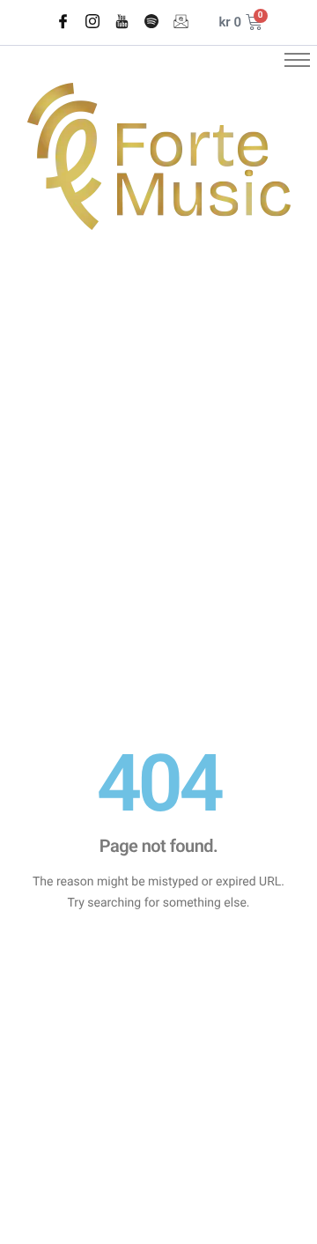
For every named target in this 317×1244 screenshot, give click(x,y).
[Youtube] (121, 23)
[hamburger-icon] (297, 60)
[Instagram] (92, 23)
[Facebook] (62, 23)
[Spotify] (151, 23)
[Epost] (180, 23)
